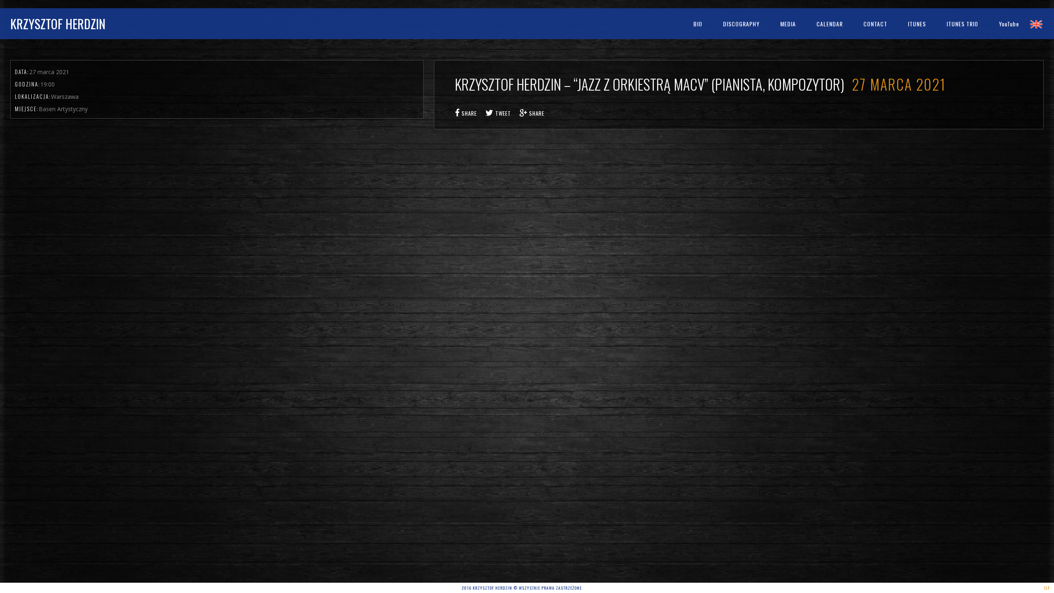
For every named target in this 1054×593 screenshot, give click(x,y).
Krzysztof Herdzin (57, 23)
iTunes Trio (962, 23)
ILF (1047, 588)
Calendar (829, 23)
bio (697, 23)
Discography (741, 23)
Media (788, 23)
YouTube (1009, 23)
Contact (875, 23)
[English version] (1036, 24)
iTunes (917, 23)
